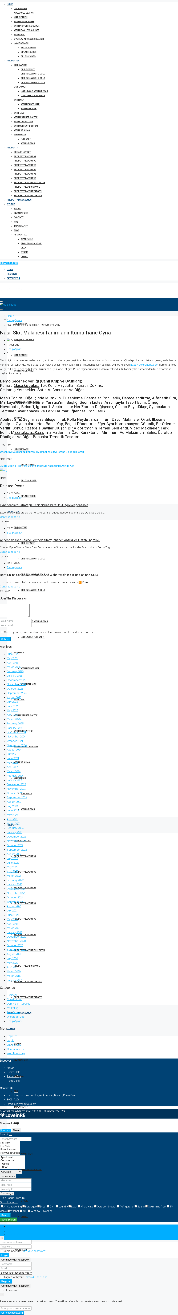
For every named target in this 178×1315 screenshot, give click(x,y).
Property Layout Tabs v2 (28, 195)
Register (12, 274)
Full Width (26, 139)
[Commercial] (12, 1160)
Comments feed (16, 1049)
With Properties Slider (26, 26)
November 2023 (16, 788)
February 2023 (15, 828)
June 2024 (13, 758)
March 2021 (14, 928)
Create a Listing (9, 263)
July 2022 (12, 858)
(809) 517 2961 (14, 1234)
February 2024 (15, 775)
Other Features (9, 1202)
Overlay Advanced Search (29, 39)
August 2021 (14, 906)
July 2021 (12, 910)
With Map (19, 100)
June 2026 (13, 653)
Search (5, 1215)
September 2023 (17, 797)
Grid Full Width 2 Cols (33, 78)
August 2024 (14, 749)
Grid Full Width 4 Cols (33, 82)
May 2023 (12, 814)
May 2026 (12, 658)
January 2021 (14, 932)
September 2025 (17, 693)
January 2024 (14, 780)
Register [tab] (12, 1231)
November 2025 (16, 684)
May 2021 (12, 919)
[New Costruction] (10, 1153)
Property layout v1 (25, 156)
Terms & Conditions (35, 1277)
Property (12, 148)
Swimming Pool (157, 1206)
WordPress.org (16, 1053)
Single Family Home (31, 243)
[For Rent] (10, 1143)
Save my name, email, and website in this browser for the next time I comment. (50, 632)
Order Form (20, 8)
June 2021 (13, 915)
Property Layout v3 (25, 165)
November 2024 (16, 736)
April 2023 (12, 819)
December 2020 (16, 936)
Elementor (20, 134)
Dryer (43, 1206)
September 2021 (17, 901)
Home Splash (21, 43)
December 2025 (16, 680)
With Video (19, 34)
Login (10, 269)
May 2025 (12, 710)
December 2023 (16, 784)
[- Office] (12, 1164)
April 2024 (12, 767)
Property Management (20, 200)
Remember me (12, 1251)
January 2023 (14, 832)
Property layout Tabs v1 (28, 191)
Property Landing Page (27, 187)
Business (12, 995)
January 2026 (14, 675)
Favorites (13, 278)
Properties (13, 61)
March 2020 (14, 971)
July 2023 (12, 806)
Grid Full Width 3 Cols (33, 74)
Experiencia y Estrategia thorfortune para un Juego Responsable (44, 505)
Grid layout (20, 65)
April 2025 (12, 714)
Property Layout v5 (25, 174)
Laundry (63, 1206)
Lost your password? (34, 1251)
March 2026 (14, 667)
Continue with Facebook (15, 1259)
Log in (10, 1040)
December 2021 (16, 888)
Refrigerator (127, 1206)
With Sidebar (28, 143)
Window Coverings (41, 1211)
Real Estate (13, 1012)
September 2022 (17, 849)
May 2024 (12, 762)
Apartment (27, 239)
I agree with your (25, 1277)
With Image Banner (24, 21)
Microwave (87, 1206)
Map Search (20, 17)
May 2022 (12, 867)
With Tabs (19, 113)
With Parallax (22, 130)
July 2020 (12, 958)
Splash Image (28, 47)
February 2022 (15, 880)
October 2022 (15, 845)
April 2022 (12, 871)
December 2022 (16, 836)
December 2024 (16, 732)
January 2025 (14, 727)
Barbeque (31, 1206)
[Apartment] (12, 1157)
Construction (14, 999)
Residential (20, 235)
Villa (23, 248)
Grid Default (28, 69)
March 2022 (14, 875)
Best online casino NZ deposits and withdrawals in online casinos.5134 (49, 575)
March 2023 (14, 823)
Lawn (74, 1206)
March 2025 (14, 719)
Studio (24, 252)
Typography (21, 226)
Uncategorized (16, 1016)
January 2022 (14, 884)
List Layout (20, 87)
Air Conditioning (12, 1206)
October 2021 (15, 897)
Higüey (10, 1067)
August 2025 (14, 697)
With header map (30, 104)
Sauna (141, 1206)
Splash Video (28, 56)
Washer (14, 1211)
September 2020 (17, 949)
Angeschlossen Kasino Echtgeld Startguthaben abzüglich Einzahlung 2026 (50, 540)
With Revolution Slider (26, 30)
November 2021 (16, 893)
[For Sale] (10, 1146)
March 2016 (14, 975)
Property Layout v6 (25, 178)
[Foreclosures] (10, 1149)
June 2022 (13, 862)
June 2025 (13, 706)
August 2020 (14, 954)
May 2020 (12, 962)
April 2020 (12, 967)
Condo (24, 256)
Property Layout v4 (25, 169)
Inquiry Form (21, 213)
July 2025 (12, 701)
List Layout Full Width (33, 95)
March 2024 (14, 771)
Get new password (12, 1312)
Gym (52, 1206)
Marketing (12, 1008)
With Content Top (23, 121)
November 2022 (16, 841)
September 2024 (17, 745)
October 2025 (15, 688)
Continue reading (10, 517)
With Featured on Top (26, 117)
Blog (16, 230)
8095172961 (14, 1099)
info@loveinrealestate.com (21, 1104)
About (17, 208)
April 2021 (12, 923)
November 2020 (16, 941)
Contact (18, 217)
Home (10, 4)
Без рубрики (14, 320)
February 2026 (15, 671)
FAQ (16, 221)
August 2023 (14, 801)
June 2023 (13, 810)
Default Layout (22, 152)
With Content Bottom (26, 126)
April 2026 (12, 662)
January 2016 (14, 980)
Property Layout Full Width (29, 182)
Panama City (14, 1076)
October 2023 (15, 793)
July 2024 (12, 754)
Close (16, 1130)
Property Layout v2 (25, 161)
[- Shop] (12, 1167)
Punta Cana (13, 1080)
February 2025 (15, 723)
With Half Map (29, 108)
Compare (5, 1130)
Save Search (8, 1219)
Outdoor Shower (106, 1206)
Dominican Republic (18, 1003)
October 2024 (15, 741)
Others (11, 204)
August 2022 (14, 854)
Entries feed (14, 1044)
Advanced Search (24, 13)
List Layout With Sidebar (34, 91)
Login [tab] (10, 1226)
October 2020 (15, 945)
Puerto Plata (13, 1072)
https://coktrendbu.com (144, 364)
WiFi (25, 1211)
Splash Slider (29, 52)
